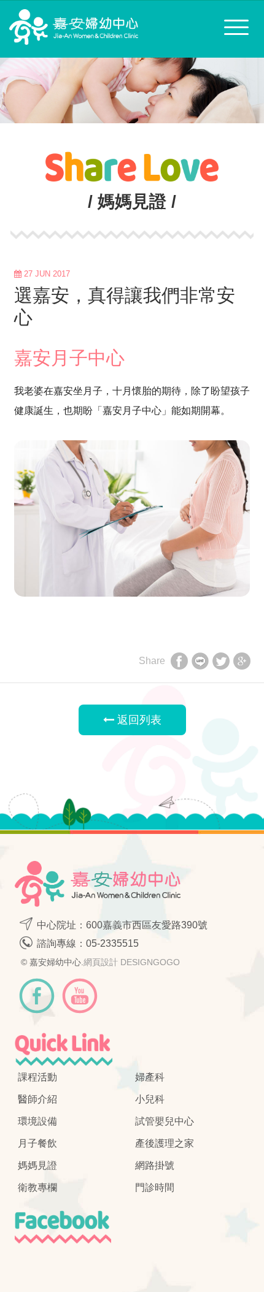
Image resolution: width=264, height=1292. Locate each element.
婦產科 (150, 1077)
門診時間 (154, 1187)
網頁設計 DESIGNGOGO (131, 962)
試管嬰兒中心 (164, 1121)
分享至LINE (200, 663)
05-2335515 (112, 943)
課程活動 (37, 1077)
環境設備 (37, 1121)
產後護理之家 (164, 1143)
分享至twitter (221, 663)
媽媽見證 (37, 1165)
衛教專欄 (37, 1187)
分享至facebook (179, 663)
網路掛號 (154, 1165)
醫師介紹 (37, 1099)
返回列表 (137, 720)
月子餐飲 (37, 1143)
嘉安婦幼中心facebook (36, 995)
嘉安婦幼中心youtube (79, 995)
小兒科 (150, 1099)
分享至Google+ (242, 663)
